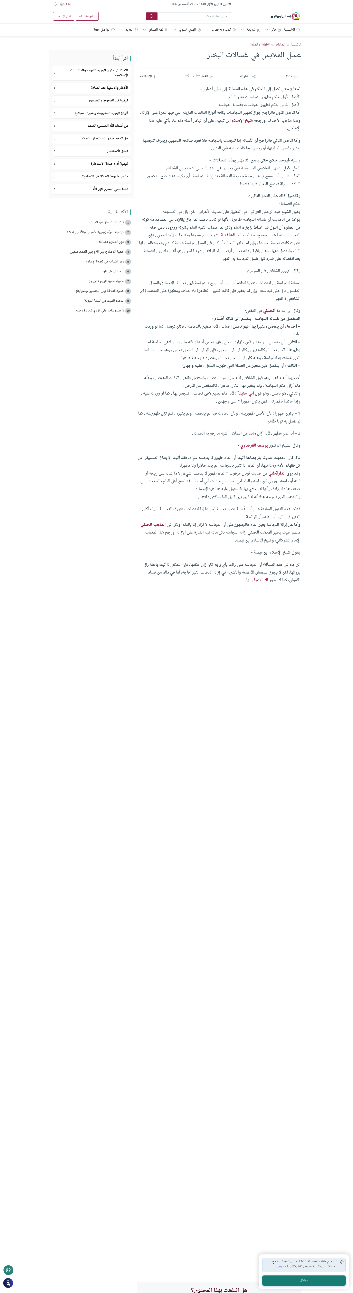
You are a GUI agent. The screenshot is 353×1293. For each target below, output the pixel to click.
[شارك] (8, 1270)
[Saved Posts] (55, 4)
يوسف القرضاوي (254, 445)
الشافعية (228, 235)
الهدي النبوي (187, 30)
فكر (273, 30)
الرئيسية (289, 30)
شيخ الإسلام (242, 120)
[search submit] (152, 16)
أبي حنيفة (245, 393)
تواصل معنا (102, 30)
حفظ (289, 76)
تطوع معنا (64, 16)
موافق (304, 1280)
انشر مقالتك (87, 16)
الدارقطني (277, 473)
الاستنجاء (259, 580)
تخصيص (282, 1266)
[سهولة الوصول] (61, 4)
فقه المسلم (156, 30)
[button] (198, 76)
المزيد (129, 30)
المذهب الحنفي (153, 524)
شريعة (251, 30)
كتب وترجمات (221, 30)
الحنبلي (269, 311)
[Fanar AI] (8, 1283)
